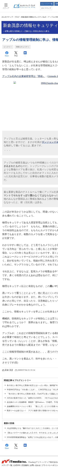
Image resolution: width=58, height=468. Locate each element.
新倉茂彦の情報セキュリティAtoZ (33, 17)
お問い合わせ (35, 465)
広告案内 (25, 465)
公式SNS (16, 465)
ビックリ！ (8, 47)
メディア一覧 (6, 465)
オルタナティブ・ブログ (10, 17)
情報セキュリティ (22, 47)
